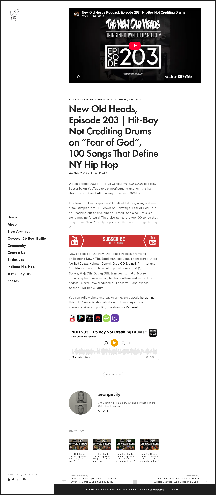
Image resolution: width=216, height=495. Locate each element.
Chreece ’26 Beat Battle (27, 238)
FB (92, 99)
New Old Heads (117, 99)
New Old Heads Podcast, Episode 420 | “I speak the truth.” (78, 457)
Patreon (131, 307)
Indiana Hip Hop (21, 266)
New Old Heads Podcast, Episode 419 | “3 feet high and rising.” (102, 457)
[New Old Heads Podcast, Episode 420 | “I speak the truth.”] (78, 445)
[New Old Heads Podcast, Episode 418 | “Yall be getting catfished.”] (125, 445)
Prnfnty (143, 263)
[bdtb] (14, 15)
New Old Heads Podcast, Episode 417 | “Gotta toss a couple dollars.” (149, 457)
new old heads (113, 375)
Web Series (136, 99)
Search (13, 280)
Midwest (100, 99)
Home (12, 217)
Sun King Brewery (81, 268)
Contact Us (16, 252)
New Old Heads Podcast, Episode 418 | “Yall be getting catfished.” (125, 457)
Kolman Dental (100, 263)
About (13, 224)
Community (17, 245)
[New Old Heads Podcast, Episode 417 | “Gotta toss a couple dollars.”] (149, 445)
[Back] (135, 482)
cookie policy (157, 489)
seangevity (75, 173)
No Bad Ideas (78, 263)
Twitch (99, 193)
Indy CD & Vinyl (124, 263)
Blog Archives (19, 231)
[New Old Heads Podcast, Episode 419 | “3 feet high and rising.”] (102, 445)
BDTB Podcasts (79, 99)
